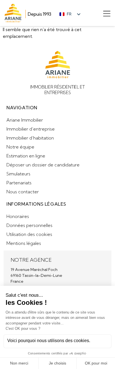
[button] (107, 14)
